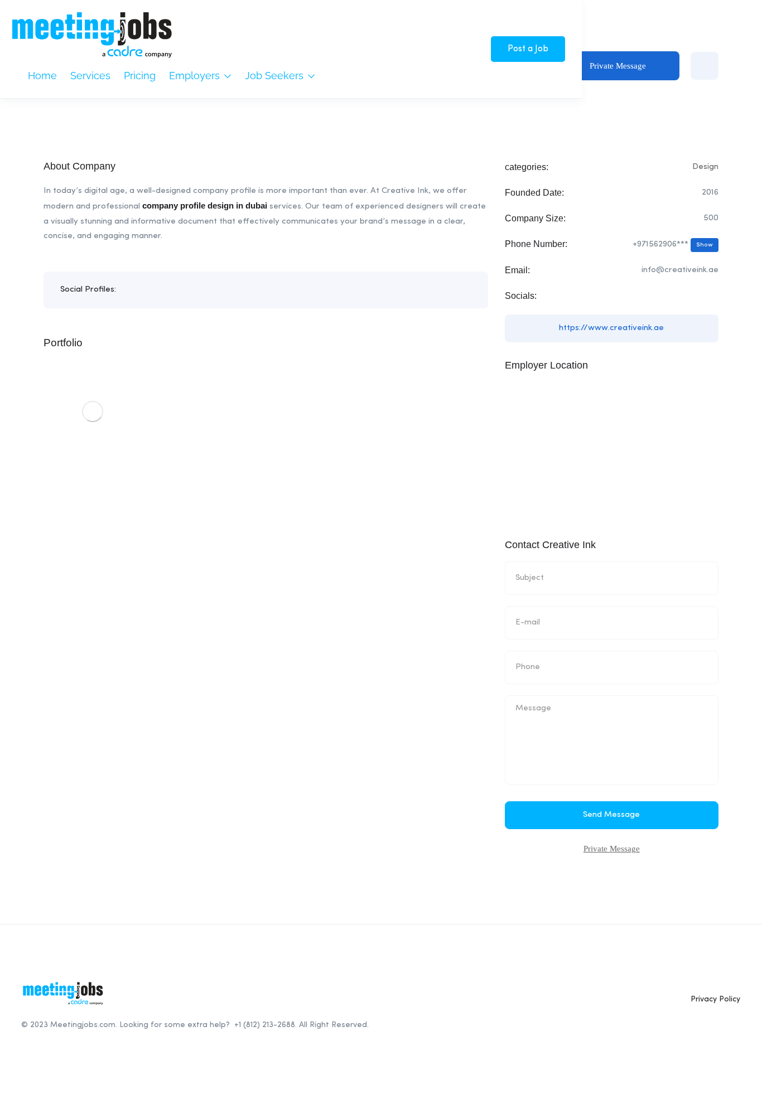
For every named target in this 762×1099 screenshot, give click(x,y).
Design (705, 167)
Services (90, 75)
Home (42, 75)
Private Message (618, 65)
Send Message (611, 815)
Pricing (140, 75)
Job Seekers (275, 75)
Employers (196, 75)
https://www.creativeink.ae (611, 328)
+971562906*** (673, 244)
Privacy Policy (715, 999)
